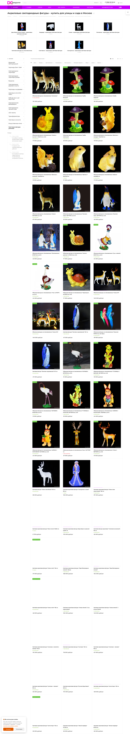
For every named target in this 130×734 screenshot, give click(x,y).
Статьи (9, 133)
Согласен (8, 729)
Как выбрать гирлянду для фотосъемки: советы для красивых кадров (17, 139)
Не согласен (19, 729)
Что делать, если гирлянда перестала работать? (17, 147)
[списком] (120, 59)
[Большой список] (113, 59)
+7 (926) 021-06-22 (110, 2)
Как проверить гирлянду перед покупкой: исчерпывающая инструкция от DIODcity (18, 156)
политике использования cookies (10, 725)
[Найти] (101, 2)
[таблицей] (122, 59)
